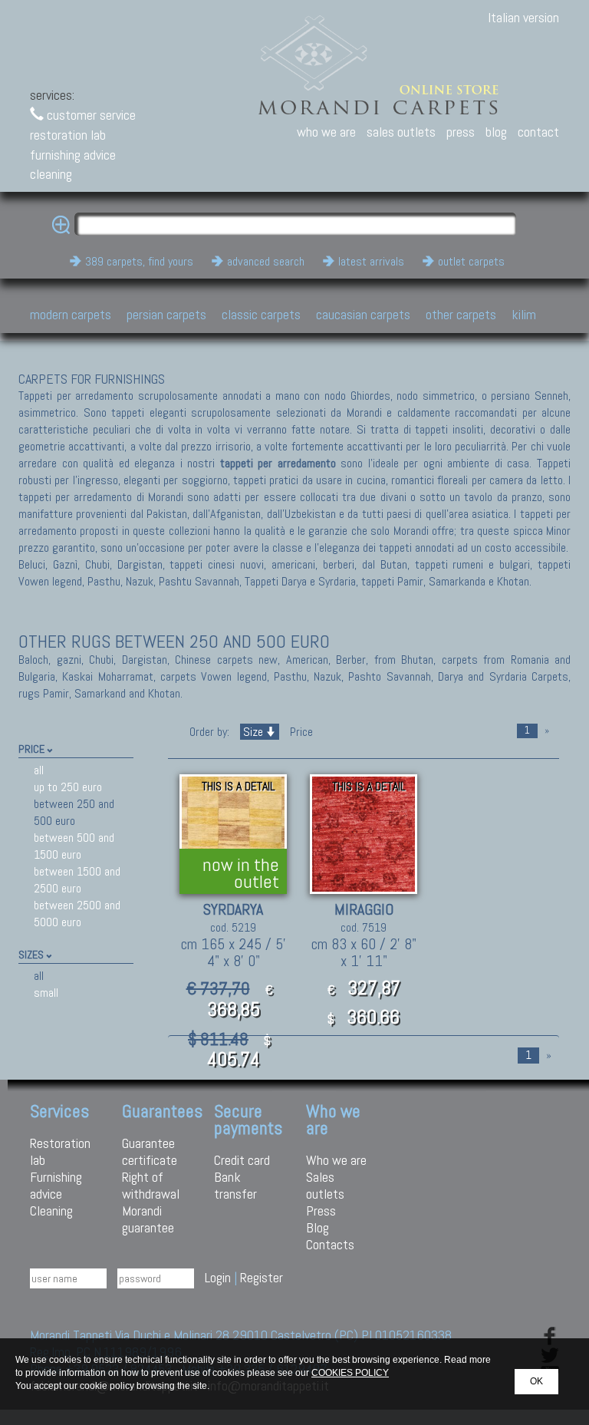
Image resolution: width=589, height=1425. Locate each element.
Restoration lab (60, 1151)
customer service (90, 115)
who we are (326, 131)
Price (300, 732)
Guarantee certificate (149, 1151)
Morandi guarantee (148, 1219)
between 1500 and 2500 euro (77, 879)
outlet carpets (471, 261)
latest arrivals (371, 261)
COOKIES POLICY (350, 1372)
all (39, 770)
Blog (317, 1227)
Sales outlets (325, 1185)
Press (321, 1210)
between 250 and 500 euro (74, 812)
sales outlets (401, 131)
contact (538, 131)
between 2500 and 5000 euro (77, 913)
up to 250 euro (68, 787)
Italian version (523, 17)
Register (261, 1277)
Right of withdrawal (150, 1185)
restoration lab (68, 134)
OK (536, 1381)
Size (253, 732)
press (460, 131)
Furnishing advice (56, 1185)
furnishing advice (73, 154)
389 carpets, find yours (139, 261)
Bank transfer (235, 1185)
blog (496, 131)
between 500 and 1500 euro (74, 846)
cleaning (51, 174)
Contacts (330, 1244)
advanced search (265, 261)
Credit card (242, 1160)
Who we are (336, 1160)
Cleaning (51, 1210)
